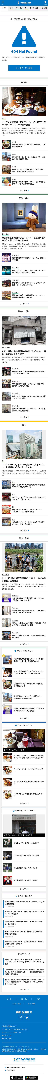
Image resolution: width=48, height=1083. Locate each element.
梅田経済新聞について (10, 1026)
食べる (12, 8)
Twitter (27, 1017)
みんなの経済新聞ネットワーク (24, 1059)
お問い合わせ (7, 1035)
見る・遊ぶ (19, 8)
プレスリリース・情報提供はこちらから (15, 1029)
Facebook (21, 1017)
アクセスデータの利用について (12, 1032)
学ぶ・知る (43, 8)
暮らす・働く (34, 8)
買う (26, 8)
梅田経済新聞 (24, 2)
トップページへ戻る (24, 68)
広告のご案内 (7, 1038)
